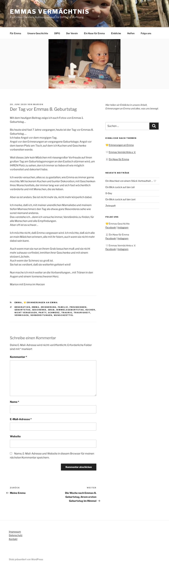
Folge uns (146, 33)
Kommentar (18, 357)
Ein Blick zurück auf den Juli (120, 187)
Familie (63, 307)
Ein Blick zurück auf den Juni (120, 199)
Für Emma (15, 33)
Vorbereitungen (41, 315)
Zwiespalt (110, 205)
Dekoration (22, 307)
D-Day (108, 193)
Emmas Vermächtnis (49, 11)
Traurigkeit (82, 312)
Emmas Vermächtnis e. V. (122, 152)
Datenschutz (15, 535)
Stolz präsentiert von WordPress (26, 559)
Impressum (15, 531)
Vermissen (22, 315)
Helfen (131, 33)
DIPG (57, 33)
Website (15, 436)
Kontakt (13, 539)
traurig (66, 312)
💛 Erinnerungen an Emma (41, 302)
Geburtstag (23, 310)
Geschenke (39, 310)
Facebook (110, 227)
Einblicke (116, 33)
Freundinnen (78, 307)
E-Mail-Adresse (21, 419)
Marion (38, 104)
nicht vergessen (26, 312)
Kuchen (90, 310)
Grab (51, 310)
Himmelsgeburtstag (70, 310)
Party (43, 312)
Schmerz (54, 312)
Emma (18, 302)
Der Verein (72, 33)
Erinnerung (48, 307)
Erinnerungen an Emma (121, 145)
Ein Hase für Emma (94, 33)
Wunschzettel (64, 315)
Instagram (123, 227)
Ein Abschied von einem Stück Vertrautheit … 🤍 (130, 180)
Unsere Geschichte (37, 33)
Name (14, 401)
